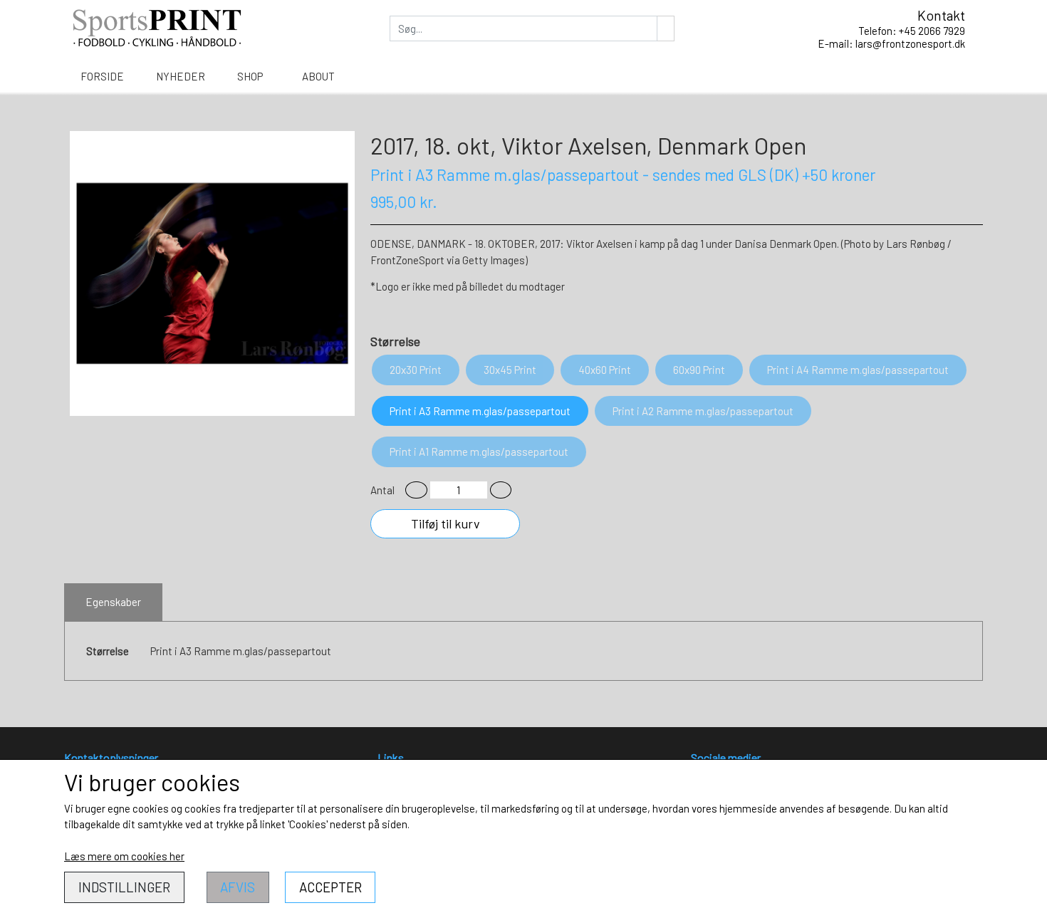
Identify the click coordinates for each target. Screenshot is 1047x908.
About (318, 76)
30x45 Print (510, 369)
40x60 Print (604, 369)
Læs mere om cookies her (124, 856)
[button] (416, 490)
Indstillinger (124, 887)
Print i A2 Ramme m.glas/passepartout (703, 411)
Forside (102, 76)
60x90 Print (699, 369)
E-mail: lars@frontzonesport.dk (891, 43)
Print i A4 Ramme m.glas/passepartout (858, 369)
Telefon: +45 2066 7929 (911, 30)
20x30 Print (416, 369)
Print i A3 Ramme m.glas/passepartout (480, 411)
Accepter (330, 887)
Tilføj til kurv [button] (445, 523)
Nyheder (180, 76)
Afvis (237, 887)
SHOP (250, 76)
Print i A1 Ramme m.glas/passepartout (479, 451)
